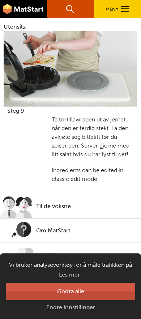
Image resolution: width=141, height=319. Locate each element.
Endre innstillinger (70, 307)
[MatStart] (23, 9)
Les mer (69, 274)
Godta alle (70, 291)
